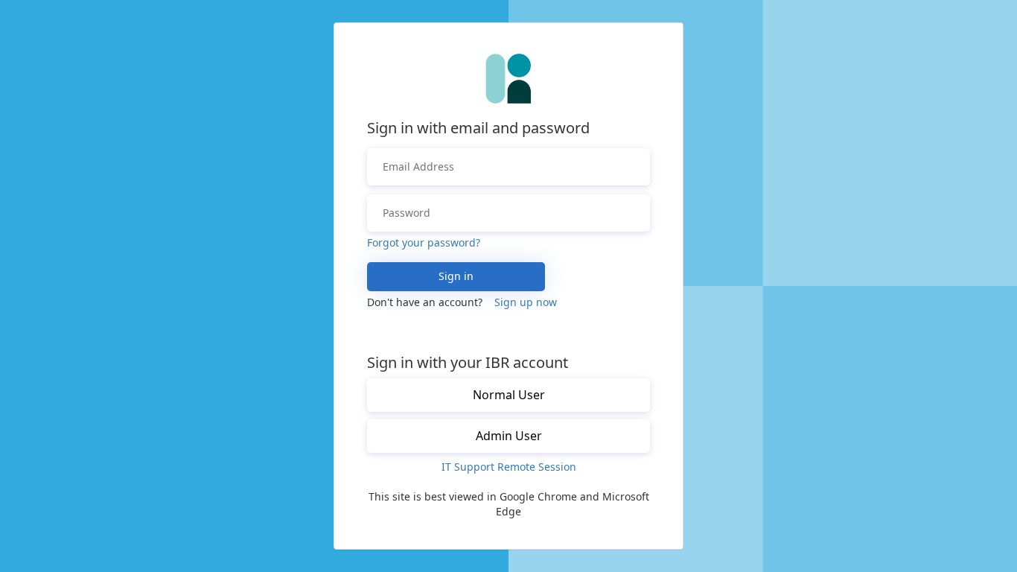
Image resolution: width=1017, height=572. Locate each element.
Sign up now (525, 302)
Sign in (456, 276)
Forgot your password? (423, 242)
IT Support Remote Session (508, 467)
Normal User (509, 395)
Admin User (509, 436)
